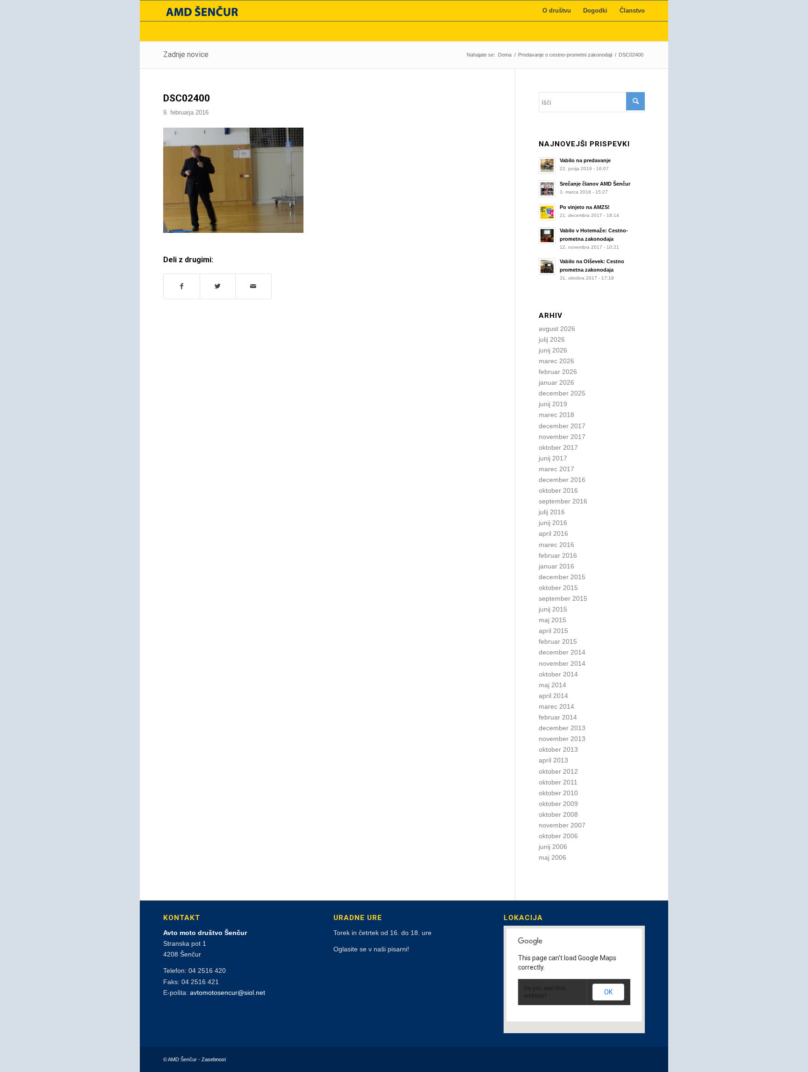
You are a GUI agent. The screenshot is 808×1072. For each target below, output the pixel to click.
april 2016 (553, 533)
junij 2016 (553, 522)
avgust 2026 (557, 328)
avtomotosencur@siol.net (227, 992)
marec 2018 (556, 414)
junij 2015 (553, 609)
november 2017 (562, 436)
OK (608, 992)
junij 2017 (553, 458)
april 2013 (553, 760)
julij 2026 (552, 339)
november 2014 (562, 663)
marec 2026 (556, 361)
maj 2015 (552, 620)
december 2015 (562, 577)
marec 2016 (556, 544)
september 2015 (563, 598)
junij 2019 (553, 404)
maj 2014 (552, 685)
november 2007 (562, 825)
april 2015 (553, 630)
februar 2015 (558, 641)
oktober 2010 (558, 793)
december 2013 (562, 728)
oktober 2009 (558, 803)
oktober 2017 (558, 447)
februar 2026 (558, 371)
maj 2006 (552, 857)
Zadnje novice (186, 54)
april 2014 (553, 695)
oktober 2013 (558, 749)
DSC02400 (186, 98)
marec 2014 (556, 706)
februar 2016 (558, 555)
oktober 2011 (558, 782)
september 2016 (563, 501)
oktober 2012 (558, 771)
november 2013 (562, 738)
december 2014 (562, 652)
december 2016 (562, 479)
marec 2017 (556, 469)
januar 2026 (556, 382)
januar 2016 (556, 566)
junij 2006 (553, 846)
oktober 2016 (558, 490)
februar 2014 (558, 717)
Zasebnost (214, 1059)
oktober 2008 (558, 814)
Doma (505, 55)
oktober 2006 (558, 836)
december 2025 (562, 393)
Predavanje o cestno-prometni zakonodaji (565, 55)
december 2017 (562, 426)
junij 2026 (553, 350)
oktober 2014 (558, 674)
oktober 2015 (558, 587)
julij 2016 (552, 512)
